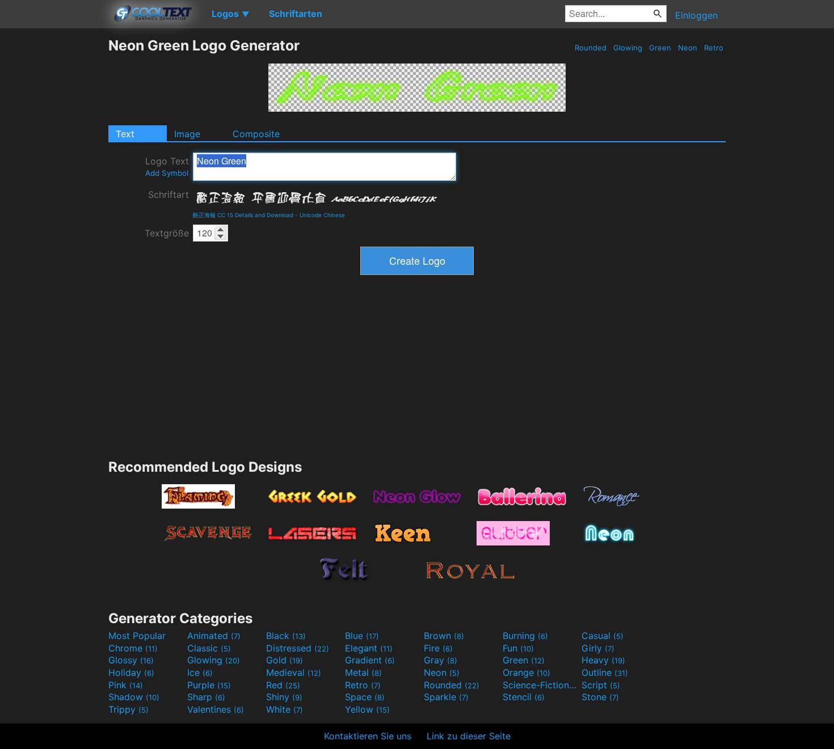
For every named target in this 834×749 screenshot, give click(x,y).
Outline (605, 672)
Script (601, 685)
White (284, 709)
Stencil (524, 697)
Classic (209, 648)
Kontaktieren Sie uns (367, 736)
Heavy (603, 660)
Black (286, 635)
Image (187, 133)
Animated (214, 635)
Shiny (284, 697)
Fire (438, 648)
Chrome (133, 648)
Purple (209, 685)
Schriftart (168, 194)
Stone (600, 697)
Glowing (628, 47)
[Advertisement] (54, 207)
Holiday (131, 672)
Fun (518, 648)
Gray (440, 660)
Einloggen (696, 15)
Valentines (215, 709)
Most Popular (137, 635)
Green (660, 47)
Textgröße (167, 233)
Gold (284, 660)
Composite (256, 133)
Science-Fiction (541, 685)
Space (365, 697)
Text (125, 133)
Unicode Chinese (322, 214)
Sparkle (446, 697)
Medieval (293, 672)
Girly (598, 648)
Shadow (133, 697)
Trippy (128, 709)
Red (283, 685)
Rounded (590, 47)
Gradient (370, 660)
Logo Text (167, 166)
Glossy (131, 660)
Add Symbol (166, 172)
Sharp (206, 697)
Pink (125, 685)
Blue (362, 635)
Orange (526, 672)
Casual (603, 635)
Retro (714, 47)
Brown (444, 635)
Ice (200, 672)
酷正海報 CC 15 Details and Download (243, 214)
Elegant (369, 648)
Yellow (367, 709)
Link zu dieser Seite (469, 736)
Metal (363, 672)
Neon (688, 47)
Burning (525, 635)
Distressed (297, 648)
